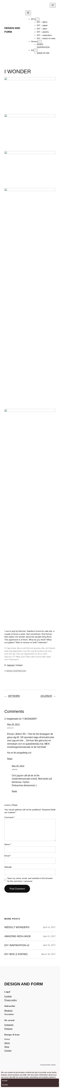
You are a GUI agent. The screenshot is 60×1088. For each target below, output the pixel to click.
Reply (9, 758)
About (7, 1043)
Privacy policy (10, 1000)
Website (8, 867)
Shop (6, 1047)
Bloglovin (8, 1010)
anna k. (10, 728)
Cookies (8, 996)
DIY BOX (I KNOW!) (16, 954)
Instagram (9, 1025)
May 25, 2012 (13, 724)
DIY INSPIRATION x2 (16, 945)
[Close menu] (28, 12)
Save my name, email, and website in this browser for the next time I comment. (30, 879)
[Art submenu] (36, 50)
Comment (9, 817)
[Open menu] (53, 5)
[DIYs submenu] (37, 19)
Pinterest (8, 1029)
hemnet (10, 665)
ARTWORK (14, 696)
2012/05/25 (46, 696)
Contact (7, 1050)
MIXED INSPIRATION (16, 671)
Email (7, 856)
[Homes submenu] (40, 41)
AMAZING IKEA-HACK (17, 936)
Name (7, 844)
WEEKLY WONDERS (16, 927)
